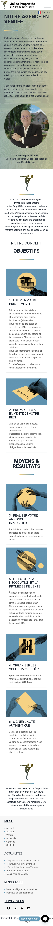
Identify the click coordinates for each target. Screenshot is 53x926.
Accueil (10, 828)
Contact (10, 845)
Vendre (9, 835)
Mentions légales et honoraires (21, 889)
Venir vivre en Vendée (18, 874)
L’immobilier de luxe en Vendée (22, 867)
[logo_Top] (17, 5)
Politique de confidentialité (19, 892)
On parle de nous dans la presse (23, 860)
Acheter (10, 831)
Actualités (11, 838)
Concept (10, 841)
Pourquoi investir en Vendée (21, 864)
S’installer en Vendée (17, 870)
